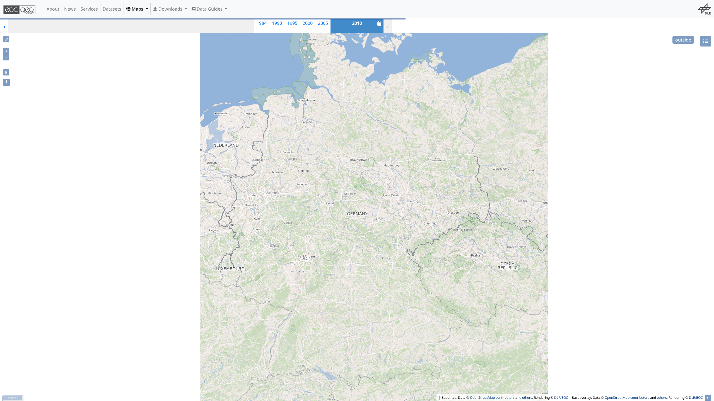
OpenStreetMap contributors (492, 397)
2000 (308, 23)
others (527, 397)
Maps (137, 9)
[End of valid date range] (387, 26)
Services (89, 9)
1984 (262, 23)
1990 (277, 23)
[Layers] (705, 41)
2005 (323, 23)
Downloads (170, 9)
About (53, 9)
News (70, 9)
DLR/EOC (561, 397)
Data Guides (210, 9)
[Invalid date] (16, 26)
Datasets (112, 9)
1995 (292, 23)
